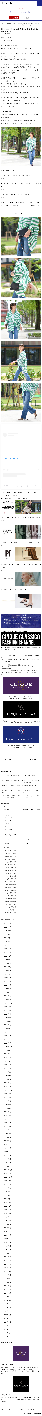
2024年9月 (7, 1007)
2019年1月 (7, 1253)
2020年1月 (7, 1210)
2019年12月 (8, 1213)
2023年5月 (7, 1065)
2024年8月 (7, 1010)
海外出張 (6, 848)
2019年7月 (7, 1231)
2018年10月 (8, 1264)
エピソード (26, 843)
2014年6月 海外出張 (10, 884)
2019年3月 (7, 1246)
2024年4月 (7, 1025)
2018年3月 (7, 1289)
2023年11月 (8, 1043)
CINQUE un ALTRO (8, 1395)
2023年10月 (8, 1046)
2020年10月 (8, 1177)
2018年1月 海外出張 (10, 865)
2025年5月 (7, 978)
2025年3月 (7, 985)
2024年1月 (7, 1036)
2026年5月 (7, 934)
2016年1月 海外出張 (10, 873)
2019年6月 (7, 1235)
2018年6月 (7, 1278)
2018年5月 (7, 1282)
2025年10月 (8, 959)
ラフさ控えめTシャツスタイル (30, 775)
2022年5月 (7, 1108)
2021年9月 (7, 1137)
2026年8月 (7, 923)
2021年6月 (7, 1148)
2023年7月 (7, 1057)
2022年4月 (7, 1112)
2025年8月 (7, 967)
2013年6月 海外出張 (10, 893)
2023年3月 (7, 1072)
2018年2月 (7, 1293)
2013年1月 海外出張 (10, 896)
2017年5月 (7, 1325)
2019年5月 (7, 1239)
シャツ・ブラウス (10, 818)
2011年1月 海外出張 (10, 907)
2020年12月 (8, 1170)
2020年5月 (7, 1195)
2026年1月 (7, 949)
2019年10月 (8, 1220)
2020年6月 (7, 1191)
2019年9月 (7, 1224)
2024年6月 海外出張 (10, 853)
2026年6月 (7, 930)
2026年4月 (7, 938)
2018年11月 (7, 1260)
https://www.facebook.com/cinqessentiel (16, 659)
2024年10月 (8, 1003)
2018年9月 (7, 1268)
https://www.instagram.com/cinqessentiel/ (17, 667)
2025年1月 (7, 992)
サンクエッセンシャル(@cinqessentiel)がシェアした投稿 (21, 486)
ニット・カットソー (10, 821)
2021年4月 (7, 1155)
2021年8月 (7, 1141)
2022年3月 (7, 1115)
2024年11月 (8, 999)
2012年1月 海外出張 (10, 901)
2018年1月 (7, 1297)
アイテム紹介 (27, 839)
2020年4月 (7, 1199)
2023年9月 (7, 1050)
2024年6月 (7, 1017)
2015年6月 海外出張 (10, 876)
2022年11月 (8, 1086)
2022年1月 (7, 1123)
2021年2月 (7, 1162)
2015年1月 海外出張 (10, 879)
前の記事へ (8, 759)
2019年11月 (7, 1217)
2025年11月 (7, 956)
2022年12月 (8, 1083)
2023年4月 (7, 1068)
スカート (7, 823)
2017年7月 (7, 1318)
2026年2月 (7, 945)
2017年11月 (7, 1304)
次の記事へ (33, 759)
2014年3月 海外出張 (10, 887)
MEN (27, 18)
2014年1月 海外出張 (10, 890)
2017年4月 (7, 1329)
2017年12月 (7, 1300)
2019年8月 (7, 1228)
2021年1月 (7, 1166)
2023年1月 (7, 1079)
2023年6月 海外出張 (10, 859)
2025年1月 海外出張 (10, 850)
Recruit (10, 1409)
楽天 (2, 179)
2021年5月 (7, 1152)
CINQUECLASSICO (8, 1364)
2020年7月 (7, 1188)
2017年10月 (8, 1307)
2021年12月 (8, 1126)
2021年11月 (7, 1130)
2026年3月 (7, 941)
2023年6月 (7, 1061)
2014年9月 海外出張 (10, 881)
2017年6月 (7, 1322)
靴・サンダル (8, 829)
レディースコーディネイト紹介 (31, 809)
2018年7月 (7, 1275)
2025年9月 (7, 963)
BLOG (3, 806)
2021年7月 (7, 1144)
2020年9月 (7, 1181)
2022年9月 (7, 1094)
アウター (7, 812)
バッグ (7, 832)
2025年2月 (7, 988)
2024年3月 (7, 1028)
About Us (3, 1409)
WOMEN (14, 18)
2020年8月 (7, 1184)
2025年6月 (7, 974)
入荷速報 (6, 809)
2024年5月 (7, 1021)
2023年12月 (8, 1039)
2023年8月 (7, 1054)
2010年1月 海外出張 (10, 912)
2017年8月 (7, 1315)
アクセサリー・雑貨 (10, 835)
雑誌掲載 (6, 843)
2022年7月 (7, 1101)
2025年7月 (7, 970)
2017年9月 (7, 1311)
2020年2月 (7, 1206)
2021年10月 (8, 1133)
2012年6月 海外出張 (10, 898)
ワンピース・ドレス (10, 815)
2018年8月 (7, 1271)
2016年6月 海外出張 (10, 870)
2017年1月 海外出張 (10, 867)
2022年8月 (7, 1097)
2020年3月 (7, 1202)
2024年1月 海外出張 (10, 856)
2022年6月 (7, 1104)
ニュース (6, 839)
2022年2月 (7, 1119)
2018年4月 (7, 1286)
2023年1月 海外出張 (10, 862)
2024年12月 (8, 996)
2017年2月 (7, 1336)
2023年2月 (7, 1075)
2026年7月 (7, 927)
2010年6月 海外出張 (10, 910)
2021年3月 (7, 1159)
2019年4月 (7, 1242)
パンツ (7, 826)
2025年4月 (7, 981)
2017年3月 (7, 1333)
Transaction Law (30, 1409)
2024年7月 (7, 1014)
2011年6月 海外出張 (10, 904)
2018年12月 (8, 1257)
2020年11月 (8, 1173)
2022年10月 (8, 1090)
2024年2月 (7, 1032)
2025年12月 (8, 952)
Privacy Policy (19, 1409)
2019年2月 (7, 1249)
